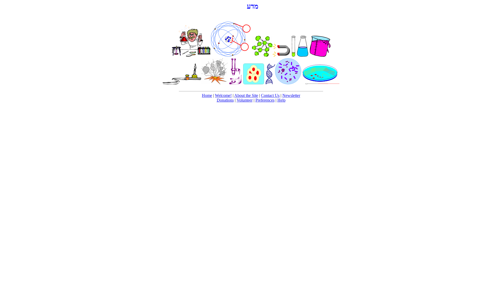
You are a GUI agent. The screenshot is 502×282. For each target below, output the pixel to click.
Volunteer (245, 100)
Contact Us (270, 95)
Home (207, 95)
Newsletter (291, 95)
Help (281, 100)
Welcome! (223, 95)
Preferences (265, 100)
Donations (225, 100)
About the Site (246, 95)
